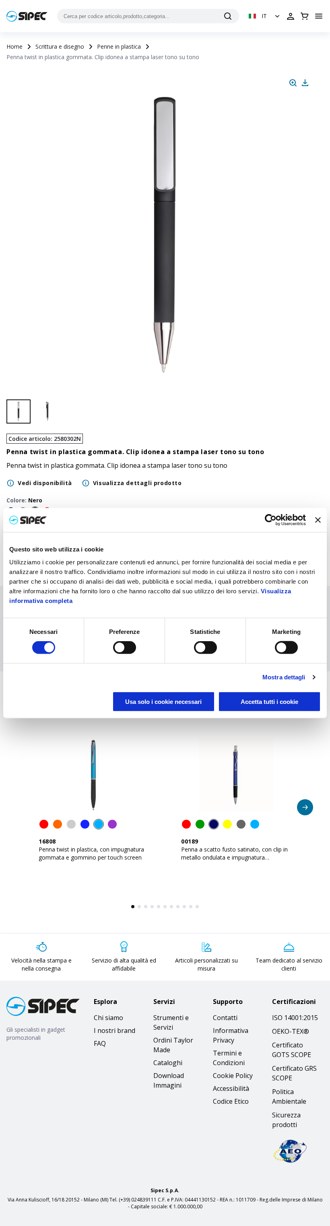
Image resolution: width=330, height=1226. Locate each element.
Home (14, 46)
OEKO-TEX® (290, 1031)
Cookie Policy (233, 1075)
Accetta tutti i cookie (269, 701)
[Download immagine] (305, 83)
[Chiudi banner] (318, 520)
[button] (265, 16)
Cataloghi (167, 1062)
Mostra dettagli (283, 677)
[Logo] (26, 16)
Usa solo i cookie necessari (163, 701)
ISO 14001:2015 (295, 1017)
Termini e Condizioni (229, 1058)
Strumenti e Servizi (171, 1022)
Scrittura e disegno (59, 46)
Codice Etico (231, 1101)
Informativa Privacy (230, 1035)
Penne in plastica (119, 46)
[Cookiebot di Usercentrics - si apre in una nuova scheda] (270, 520)
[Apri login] (290, 16)
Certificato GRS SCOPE (294, 1073)
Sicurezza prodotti (286, 1120)
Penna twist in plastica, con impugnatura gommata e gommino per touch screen (91, 853)
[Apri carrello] (304, 16)
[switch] (124, 647)
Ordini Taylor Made (173, 1045)
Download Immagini (168, 1080)
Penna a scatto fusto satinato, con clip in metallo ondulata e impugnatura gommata (234, 857)
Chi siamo (108, 1017)
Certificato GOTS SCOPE (291, 1050)
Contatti (225, 1017)
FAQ (100, 1043)
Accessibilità (231, 1088)
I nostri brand (114, 1030)
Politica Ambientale (289, 1096)
